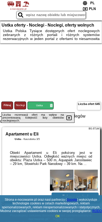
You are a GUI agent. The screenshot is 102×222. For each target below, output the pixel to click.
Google (72, 199)
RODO (97, 211)
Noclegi (20, 105)
